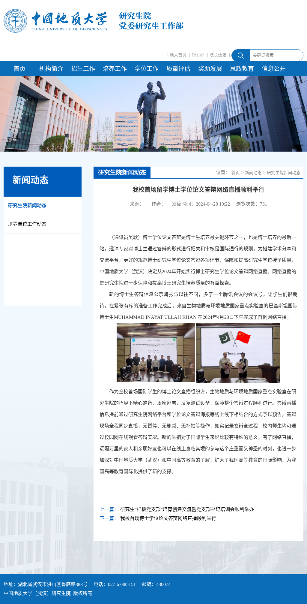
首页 (19, 68)
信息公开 (274, 68)
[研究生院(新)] (93, 21)
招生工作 (83, 68)
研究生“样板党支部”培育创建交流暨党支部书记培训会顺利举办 (187, 509)
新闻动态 (253, 173)
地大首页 (178, 55)
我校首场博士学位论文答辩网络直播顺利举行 (168, 518)
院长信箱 (218, 55)
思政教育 (242, 68)
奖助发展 (210, 68)
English (198, 55)
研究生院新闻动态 (27, 205)
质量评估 (178, 68)
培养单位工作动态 (27, 224)
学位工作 (147, 68)
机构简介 (51, 68)
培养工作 (115, 68)
